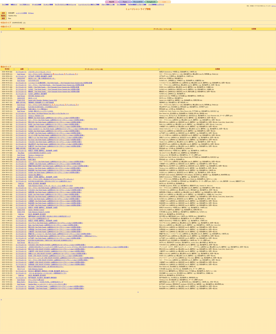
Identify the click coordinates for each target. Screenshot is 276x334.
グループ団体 (108, 4)
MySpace (31, 13)
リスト (25, 4)
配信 (121, 4)
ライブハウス (65, 4)
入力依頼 (36, 4)
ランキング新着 (48, 4)
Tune (125, 2)
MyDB (111, 2)
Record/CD (138, 2)
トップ (156, 4)
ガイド (14, 4)
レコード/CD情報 (21, 13)
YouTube (137, 4)
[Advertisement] (65, 48)
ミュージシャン (88, 4)
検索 (5, 4)
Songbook (151, 2)
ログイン (274, 5)
